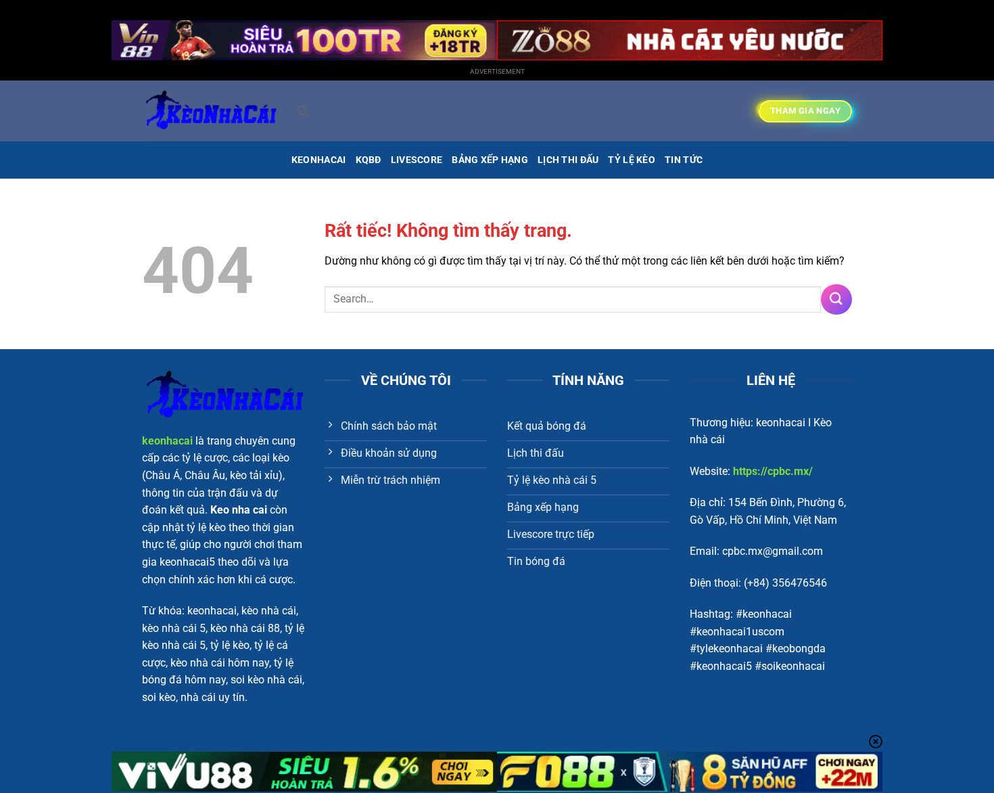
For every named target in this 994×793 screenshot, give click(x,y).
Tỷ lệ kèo (631, 160)
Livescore (417, 160)
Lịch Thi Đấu (568, 160)
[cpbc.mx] (209, 111)
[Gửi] (836, 299)
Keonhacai (318, 160)
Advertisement (497, 71)
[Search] (303, 111)
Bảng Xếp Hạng (490, 160)
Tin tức (684, 160)
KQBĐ (368, 160)
